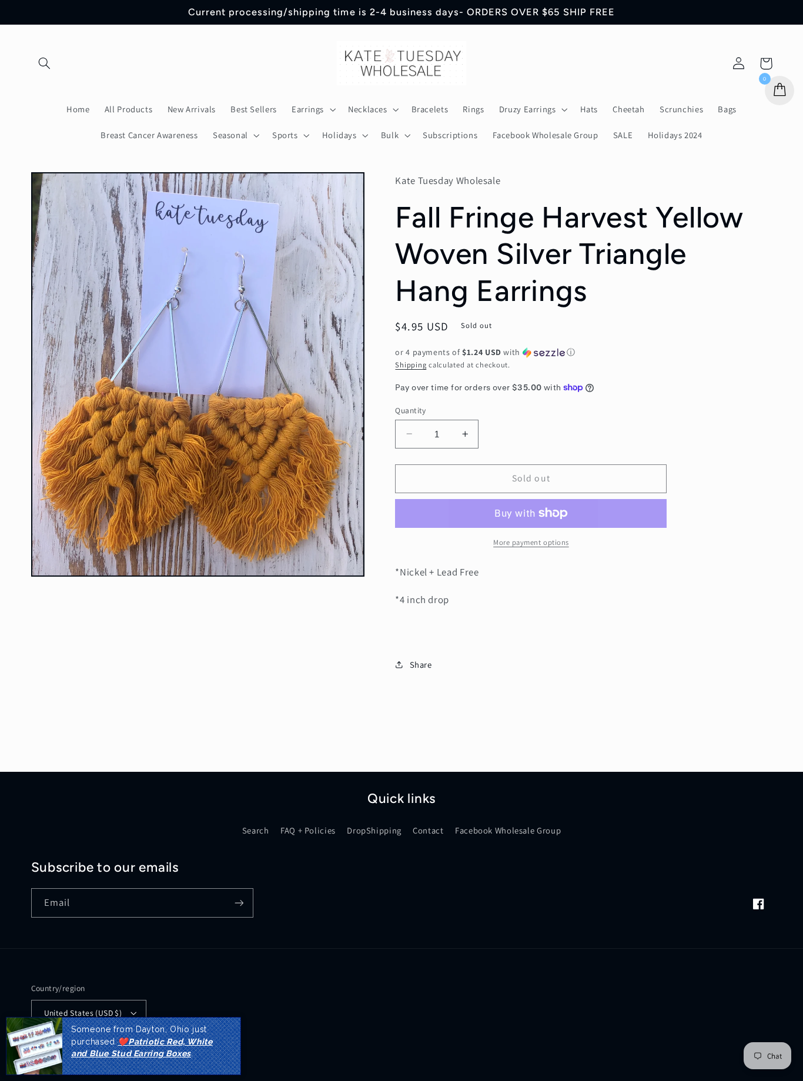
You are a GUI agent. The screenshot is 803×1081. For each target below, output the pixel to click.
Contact (428, 830)
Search (255, 830)
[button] (44, 63)
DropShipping (374, 830)
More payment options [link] (531, 542)
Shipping (410, 364)
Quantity (410, 409)
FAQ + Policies (308, 830)
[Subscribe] (238, 902)
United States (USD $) (83, 1013)
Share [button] (420, 664)
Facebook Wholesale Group (508, 830)
